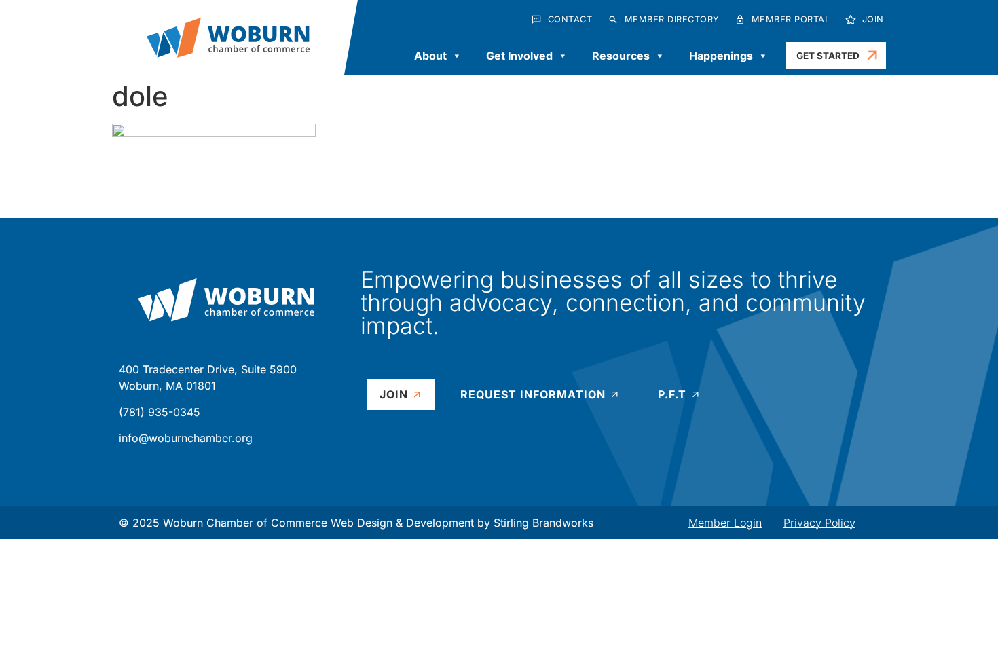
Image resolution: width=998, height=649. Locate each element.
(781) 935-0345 (159, 412)
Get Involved (519, 55)
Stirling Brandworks (543, 523)
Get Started (828, 55)
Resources (621, 55)
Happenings (721, 55)
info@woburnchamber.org (186, 438)
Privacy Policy (819, 523)
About (430, 55)
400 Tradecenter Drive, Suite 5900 (208, 369)
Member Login (725, 523)
